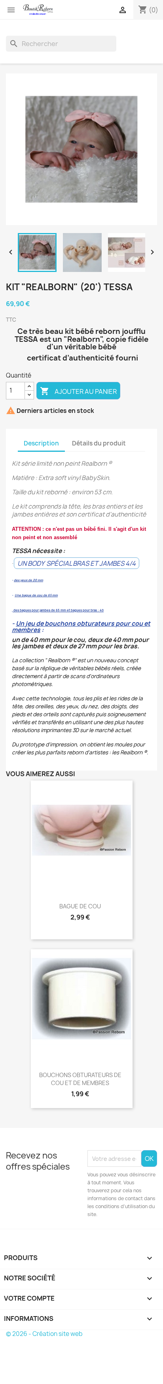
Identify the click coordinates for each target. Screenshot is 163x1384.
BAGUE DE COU (80, 906)
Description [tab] (41, 443)
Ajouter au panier (78, 391)
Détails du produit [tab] (99, 443)
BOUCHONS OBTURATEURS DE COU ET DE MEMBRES (80, 1079)
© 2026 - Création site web (44, 1334)
